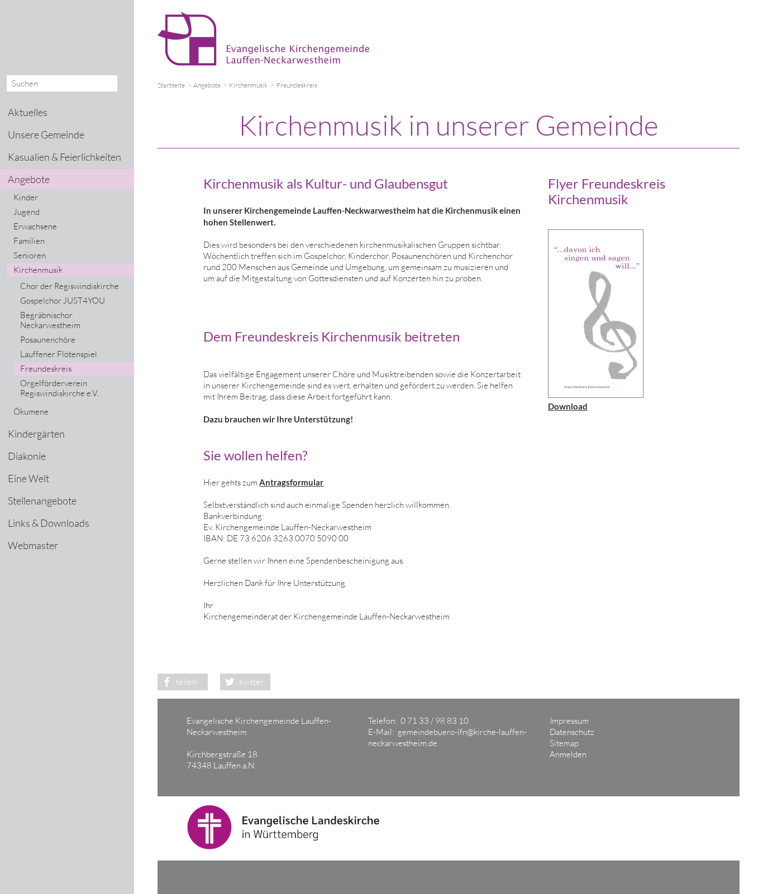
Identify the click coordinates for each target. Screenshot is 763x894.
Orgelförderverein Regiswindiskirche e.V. (59, 388)
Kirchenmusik (248, 85)
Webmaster (33, 545)
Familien (29, 240)
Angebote (207, 85)
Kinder (25, 197)
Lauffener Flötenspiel (58, 354)
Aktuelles (27, 112)
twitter (251, 681)
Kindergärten (36, 433)
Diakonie (27, 456)
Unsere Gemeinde (46, 134)
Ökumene (31, 411)
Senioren (29, 255)
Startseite (171, 85)
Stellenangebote (42, 500)
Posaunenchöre (47, 339)
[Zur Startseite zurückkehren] (269, 17)
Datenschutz (572, 732)
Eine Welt (28, 478)
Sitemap (564, 743)
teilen (186, 681)
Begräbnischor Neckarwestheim (50, 320)
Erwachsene (35, 226)
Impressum (569, 720)
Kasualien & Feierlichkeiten (64, 157)
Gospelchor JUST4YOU (62, 300)
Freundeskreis (45, 368)
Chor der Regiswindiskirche (69, 286)
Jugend (26, 211)
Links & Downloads (48, 523)
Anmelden (568, 754)
